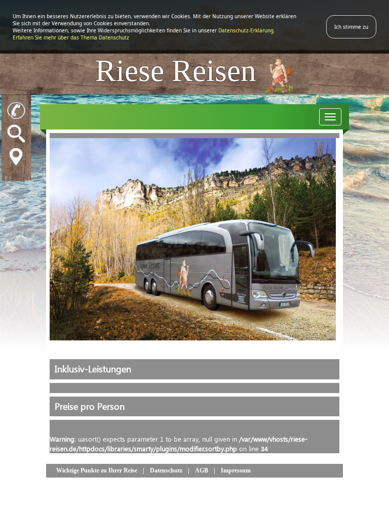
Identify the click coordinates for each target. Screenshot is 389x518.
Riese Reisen (179, 70)
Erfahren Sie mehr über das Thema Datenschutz (71, 37)
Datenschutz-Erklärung (246, 30)
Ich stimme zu (351, 26)
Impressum (236, 470)
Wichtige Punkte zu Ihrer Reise (96, 470)
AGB (201, 470)
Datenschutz (166, 470)
